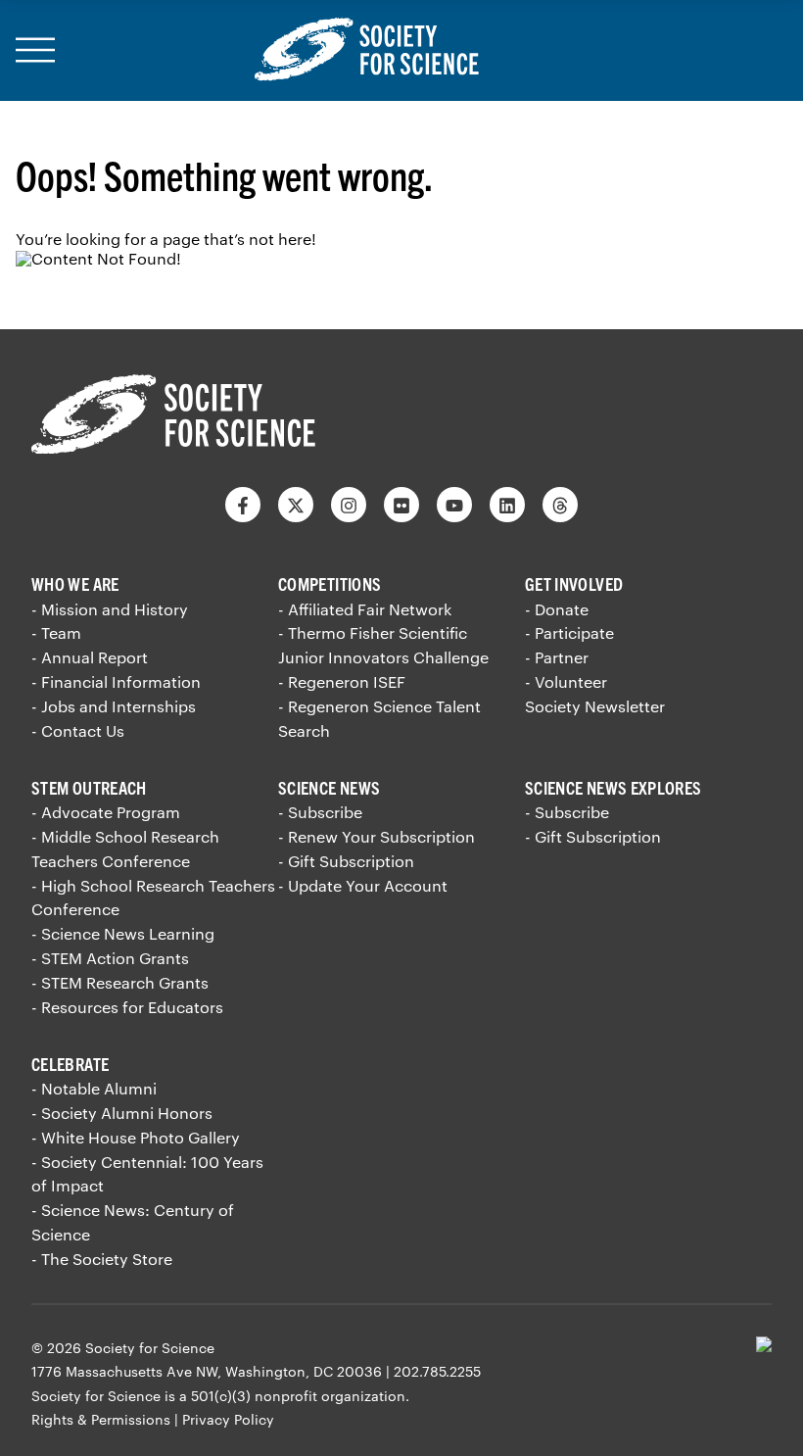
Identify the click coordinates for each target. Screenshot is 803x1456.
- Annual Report (89, 657)
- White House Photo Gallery (135, 1137)
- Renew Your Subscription (376, 836)
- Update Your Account (363, 885)
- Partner (557, 657)
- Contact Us (77, 730)
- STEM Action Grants (110, 957)
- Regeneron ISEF (341, 681)
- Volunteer (566, 681)
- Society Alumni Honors (122, 1112)
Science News (329, 787)
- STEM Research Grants (120, 982)
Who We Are (75, 583)
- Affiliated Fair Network (364, 609)
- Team (56, 632)
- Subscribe (320, 811)
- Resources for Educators (127, 1006)
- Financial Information (116, 681)
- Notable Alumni (94, 1088)
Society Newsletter (595, 706)
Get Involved (574, 583)
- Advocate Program (105, 811)
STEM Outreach (89, 787)
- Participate (569, 632)
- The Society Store (101, 1258)
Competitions (329, 583)
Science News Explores (613, 787)
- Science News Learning (122, 933)
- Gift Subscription (346, 860)
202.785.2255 (437, 1371)
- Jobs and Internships (113, 706)
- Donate (557, 609)
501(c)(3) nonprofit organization (298, 1395)
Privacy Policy (228, 1419)
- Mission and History (109, 609)
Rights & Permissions (100, 1419)
